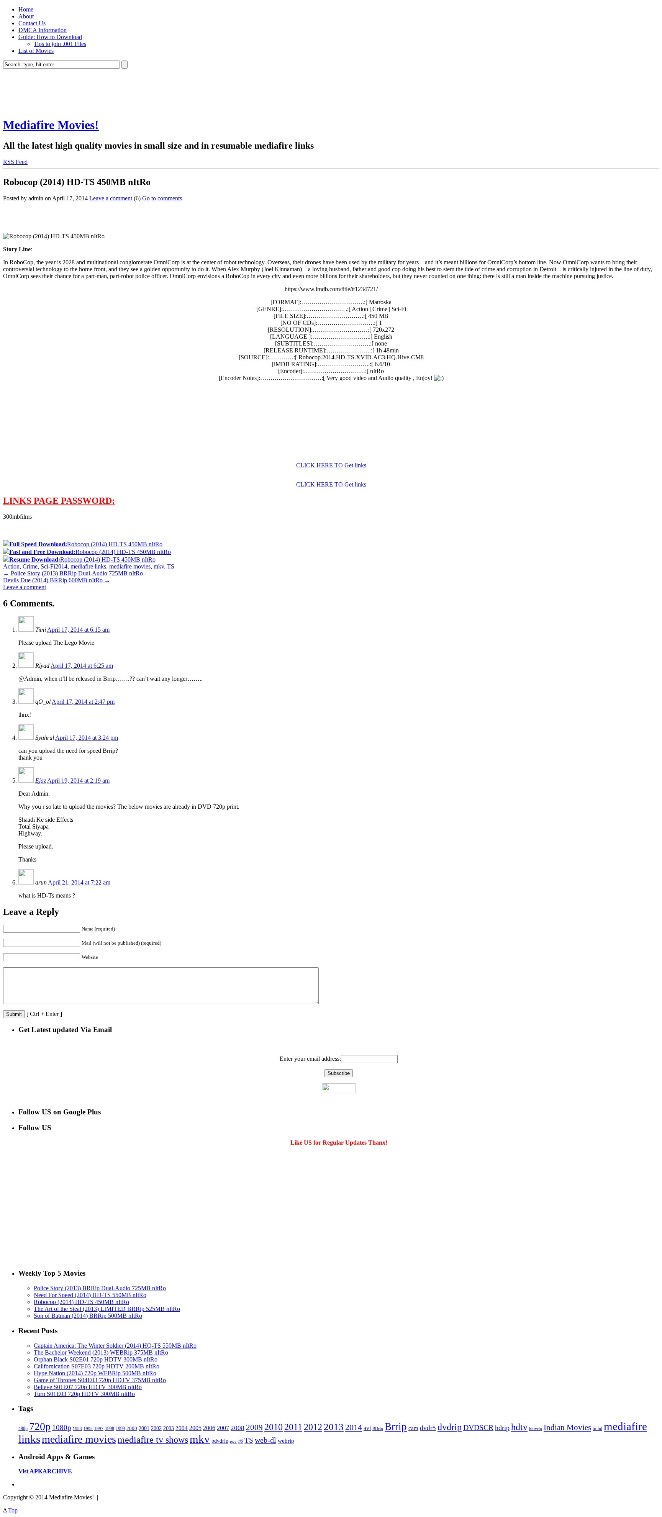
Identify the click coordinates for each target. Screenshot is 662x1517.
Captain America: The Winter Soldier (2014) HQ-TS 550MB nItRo (115, 1345)
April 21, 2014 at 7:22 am (79, 882)
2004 (181, 1428)
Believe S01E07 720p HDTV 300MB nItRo (88, 1387)
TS (170, 566)
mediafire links (88, 566)
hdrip (502, 1428)
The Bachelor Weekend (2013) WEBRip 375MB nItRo (101, 1352)
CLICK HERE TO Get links (331, 465)
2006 (209, 1428)
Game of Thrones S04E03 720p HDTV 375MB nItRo (100, 1380)
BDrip (377, 1428)
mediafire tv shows (153, 1440)
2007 (223, 1428)
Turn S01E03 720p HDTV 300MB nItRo (84, 1394)
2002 (156, 1428)
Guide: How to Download (50, 37)
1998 (109, 1428)
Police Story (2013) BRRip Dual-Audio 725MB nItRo (73, 573)
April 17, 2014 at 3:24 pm (86, 737)
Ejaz (40, 780)
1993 (77, 1429)
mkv (159, 566)
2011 (293, 1427)
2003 (168, 1428)
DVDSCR (478, 1427)
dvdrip (450, 1427)
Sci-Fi (48, 566)
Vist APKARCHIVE (45, 1471)
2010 (273, 1427)
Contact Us (32, 23)
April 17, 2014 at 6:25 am (82, 665)
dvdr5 (428, 1428)
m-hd (597, 1428)
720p (40, 1426)
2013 (334, 1426)
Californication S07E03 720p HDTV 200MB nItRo (96, 1366)
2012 (313, 1427)
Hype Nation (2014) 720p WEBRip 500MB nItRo (95, 1373)
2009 (254, 1427)
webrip (286, 1440)
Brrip (396, 1426)
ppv (233, 1441)
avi (367, 1428)
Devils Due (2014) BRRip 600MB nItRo (56, 580)
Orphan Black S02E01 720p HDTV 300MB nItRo (95, 1359)
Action (11, 566)
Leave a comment (110, 198)
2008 (237, 1428)
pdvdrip (219, 1441)
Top (13, 1510)
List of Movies (36, 51)
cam (413, 1428)
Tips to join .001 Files (60, 44)
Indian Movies (567, 1427)
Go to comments (162, 198)
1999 (120, 1428)
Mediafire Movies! (51, 125)
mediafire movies (130, 566)
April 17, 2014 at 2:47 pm (83, 701)
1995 (88, 1428)
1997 (98, 1428)
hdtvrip (535, 1428)
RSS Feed (15, 162)
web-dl (265, 1440)
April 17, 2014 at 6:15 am (78, 629)
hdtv (519, 1427)
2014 (61, 566)
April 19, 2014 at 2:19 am (78, 780)
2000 (131, 1428)
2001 (144, 1428)
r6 (240, 1441)
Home (25, 9)
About (26, 16)
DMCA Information (42, 30)
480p (23, 1428)
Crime (30, 566)
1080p (61, 1428)
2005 (195, 1428)
